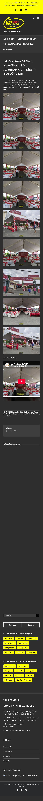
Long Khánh (9, 648)
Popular (12, 625)
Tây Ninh (19, 671)
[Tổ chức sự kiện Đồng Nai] (21, 776)
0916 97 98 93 (32, 3)
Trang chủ (8, 747)
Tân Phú (20, 652)
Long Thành (9, 643)
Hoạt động (29, 412)
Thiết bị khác (7, 416)
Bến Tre (8, 675)
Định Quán (31, 652)
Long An (8, 671)
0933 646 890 (20, 3)
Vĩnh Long (9, 680)
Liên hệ (7, 761)
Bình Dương (9, 666)
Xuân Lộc (8, 652)
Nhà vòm (23, 414)
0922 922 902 (10, 5)
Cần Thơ (18, 675)
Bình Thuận (23, 666)
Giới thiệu (8, 751)
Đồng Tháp (31, 671)
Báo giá (7, 756)
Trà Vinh (29, 675)
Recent (30, 625)
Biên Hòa (23, 412)
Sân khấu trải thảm (32, 414)
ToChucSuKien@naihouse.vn (27, 5)
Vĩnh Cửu (19, 638)
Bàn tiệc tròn (7, 414)
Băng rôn (16, 414)
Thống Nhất (23, 648)
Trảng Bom (32, 638)
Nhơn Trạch (23, 643)
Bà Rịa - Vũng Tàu (24, 680)
